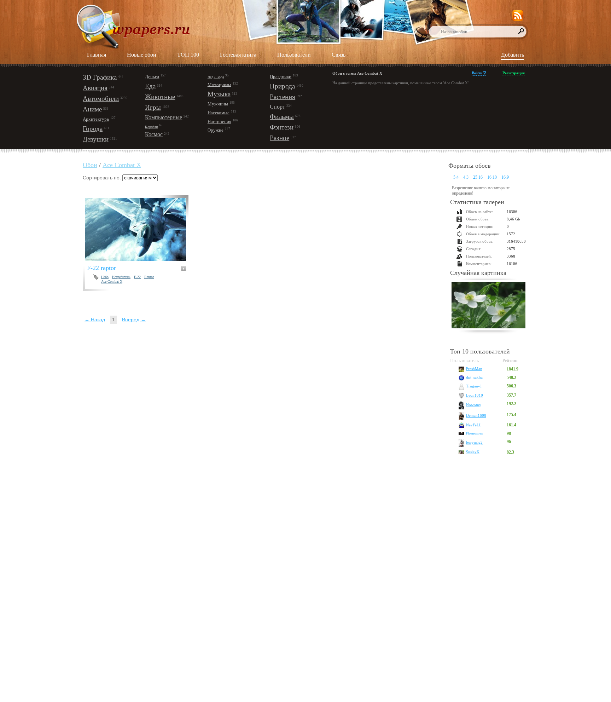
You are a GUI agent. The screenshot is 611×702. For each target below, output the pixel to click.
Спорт (277, 107)
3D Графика (100, 77)
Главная (96, 55)
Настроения (219, 121)
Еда (150, 86)
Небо (105, 277)
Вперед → (134, 319)
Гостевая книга (238, 55)
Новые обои (141, 55)
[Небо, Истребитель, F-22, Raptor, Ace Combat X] (139, 229)
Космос (154, 134)
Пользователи (294, 55)
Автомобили (101, 98)
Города (93, 128)
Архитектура (96, 119)
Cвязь (338, 55)
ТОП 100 (188, 55)
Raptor (149, 277)
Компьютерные (163, 117)
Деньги (152, 76)
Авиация (95, 88)
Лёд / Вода (216, 77)
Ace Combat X (122, 164)
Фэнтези (281, 127)
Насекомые (218, 112)
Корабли (151, 126)
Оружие (215, 130)
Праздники (280, 76)
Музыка (219, 94)
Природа (282, 86)
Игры (153, 107)
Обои (90, 164)
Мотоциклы (219, 84)
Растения (282, 96)
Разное (279, 138)
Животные (160, 96)
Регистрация (513, 73)
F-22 (137, 277)
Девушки (96, 139)
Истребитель (121, 277)
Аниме (92, 109)
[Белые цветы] (488, 306)
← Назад (95, 319)
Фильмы (282, 116)
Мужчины (218, 104)
